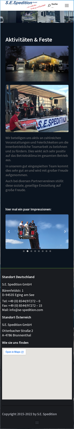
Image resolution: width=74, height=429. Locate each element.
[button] (9, 231)
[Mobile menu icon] (66, 5)
